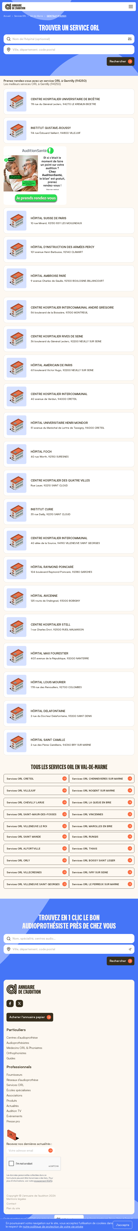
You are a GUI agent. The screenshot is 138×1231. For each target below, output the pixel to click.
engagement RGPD (43, 1180)
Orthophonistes (16, 1053)
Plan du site (13, 1208)
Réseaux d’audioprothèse (22, 1080)
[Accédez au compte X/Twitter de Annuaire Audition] (19, 1003)
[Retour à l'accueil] (29, 989)
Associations (14, 1095)
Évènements (14, 1116)
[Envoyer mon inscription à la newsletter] (50, 1150)
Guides (10, 1058)
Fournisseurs (14, 1074)
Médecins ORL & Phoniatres (24, 1048)
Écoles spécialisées (18, 1090)
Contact (11, 1203)
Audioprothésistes (17, 1043)
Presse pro (13, 1121)
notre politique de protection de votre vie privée (53, 1226)
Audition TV (13, 1111)
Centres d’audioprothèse (22, 1037)
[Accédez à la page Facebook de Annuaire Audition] (10, 1003)
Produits (11, 1100)
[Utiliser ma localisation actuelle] (130, 949)
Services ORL (15, 1085)
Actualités (12, 1106)
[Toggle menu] (131, 7)
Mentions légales (16, 1198)
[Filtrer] (130, 39)
